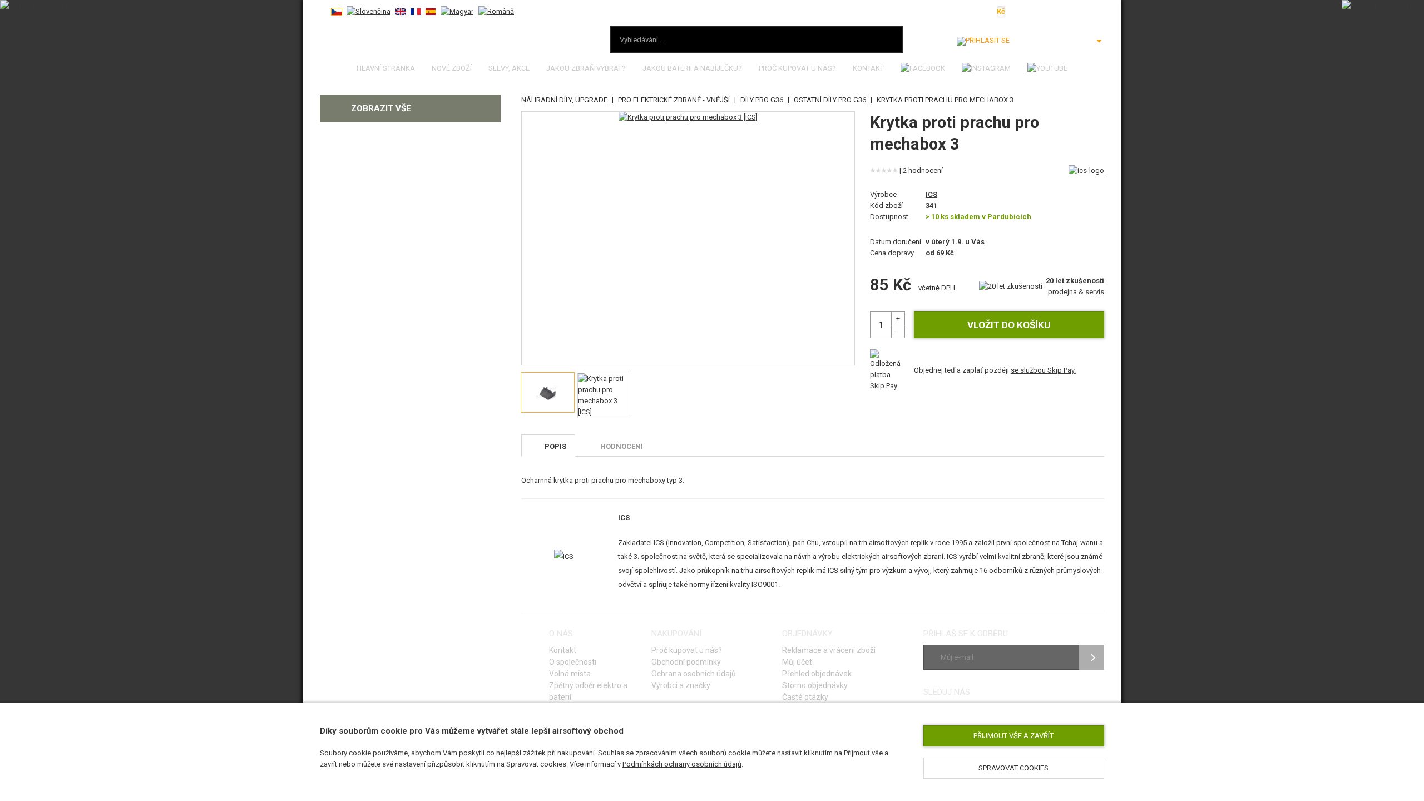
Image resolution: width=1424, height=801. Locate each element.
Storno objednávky (815, 685)
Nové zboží (452, 68)
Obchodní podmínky (686, 661)
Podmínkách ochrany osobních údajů (681, 764)
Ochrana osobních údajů (693, 673)
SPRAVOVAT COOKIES (1013, 768)
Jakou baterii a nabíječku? (692, 68)
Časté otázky (805, 697)
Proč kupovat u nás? (797, 68)
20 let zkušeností (1075, 280)
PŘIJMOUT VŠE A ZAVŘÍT (1013, 735)
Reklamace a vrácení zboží (829, 650)
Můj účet (797, 661)
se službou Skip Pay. (1043, 370)
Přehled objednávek (817, 673)
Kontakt (868, 68)
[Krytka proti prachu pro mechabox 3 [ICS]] (688, 117)
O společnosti (572, 661)
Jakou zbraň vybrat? (586, 68)
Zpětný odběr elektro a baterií (588, 691)
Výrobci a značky (680, 685)
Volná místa (570, 673)
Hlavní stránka (386, 68)
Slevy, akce (509, 68)
